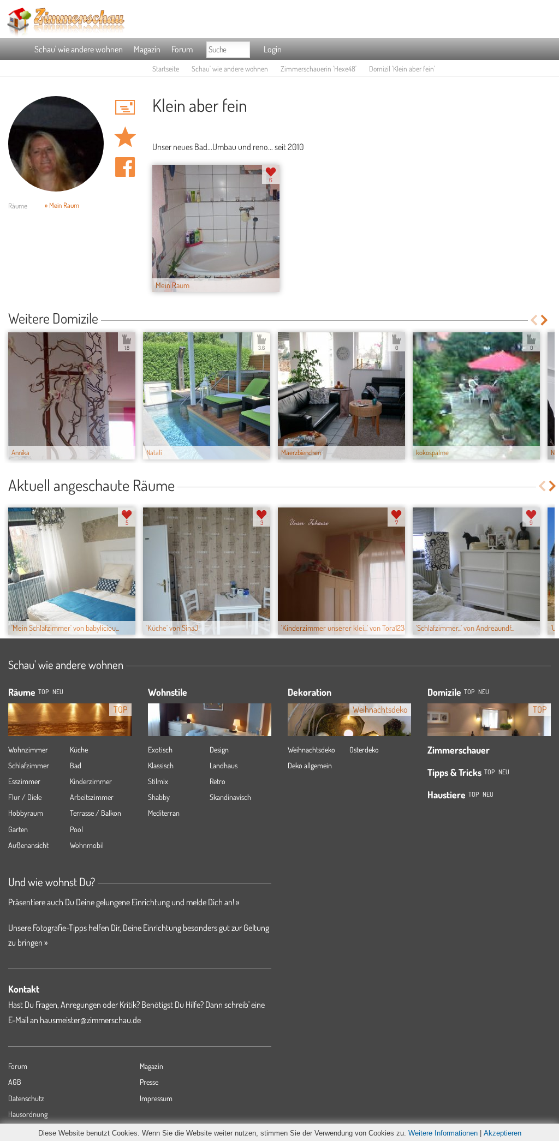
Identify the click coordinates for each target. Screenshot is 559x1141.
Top (469, 692)
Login (273, 49)
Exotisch (160, 749)
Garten (18, 829)
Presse (149, 1081)
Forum (182, 49)
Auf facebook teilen (125, 167)
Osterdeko (364, 749)
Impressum (156, 1098)
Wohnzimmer (28, 749)
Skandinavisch (230, 797)
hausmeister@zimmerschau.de (90, 1019)
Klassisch (161, 765)
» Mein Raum (62, 205)
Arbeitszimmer (92, 797)
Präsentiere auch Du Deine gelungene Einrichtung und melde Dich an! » (123, 902)
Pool (76, 829)
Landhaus (223, 765)
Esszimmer (24, 781)
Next (545, 320)
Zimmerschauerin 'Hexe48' (318, 68)
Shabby (159, 797)
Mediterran (164, 812)
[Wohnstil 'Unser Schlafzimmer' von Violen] (209, 733)
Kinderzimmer (91, 781)
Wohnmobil (87, 845)
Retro (217, 781)
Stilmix (158, 781)
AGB (14, 1081)
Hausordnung (27, 1114)
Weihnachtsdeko (311, 749)
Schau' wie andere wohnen (78, 49)
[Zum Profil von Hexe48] (56, 144)
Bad (75, 765)
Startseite (165, 68)
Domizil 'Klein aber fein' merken (125, 137)
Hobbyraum (25, 812)
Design (219, 749)
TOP (43, 692)
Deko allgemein (310, 765)
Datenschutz (26, 1098)
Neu (483, 692)
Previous (533, 320)
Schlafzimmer (28, 765)
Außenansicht (28, 845)
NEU (57, 692)
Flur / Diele (24, 797)
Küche (79, 749)
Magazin (147, 49)
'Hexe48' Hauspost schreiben (125, 107)
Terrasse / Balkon (95, 812)
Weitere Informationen (443, 1133)
